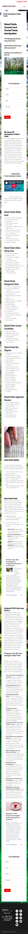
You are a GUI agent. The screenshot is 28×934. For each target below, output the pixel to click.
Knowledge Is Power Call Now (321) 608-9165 (13, 53)
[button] (24, 6)
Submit (7, 117)
